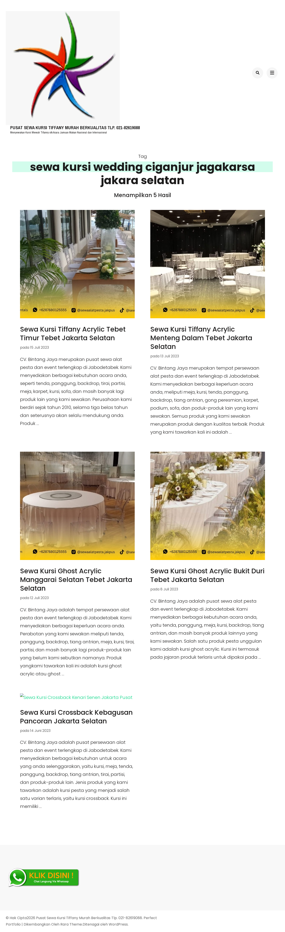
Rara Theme (71, 924)
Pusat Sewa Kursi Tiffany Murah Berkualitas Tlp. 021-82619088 (75, 128)
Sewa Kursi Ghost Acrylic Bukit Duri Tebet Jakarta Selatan (207, 575)
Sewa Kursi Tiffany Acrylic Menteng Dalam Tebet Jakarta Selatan (201, 337)
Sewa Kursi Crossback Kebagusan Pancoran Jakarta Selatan (76, 717)
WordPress (118, 924)
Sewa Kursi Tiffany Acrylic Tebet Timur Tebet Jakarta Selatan (73, 333)
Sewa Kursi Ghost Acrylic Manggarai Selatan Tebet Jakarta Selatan (76, 579)
